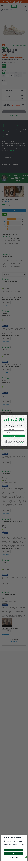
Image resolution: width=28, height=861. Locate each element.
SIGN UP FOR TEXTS (14, 436)
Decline (13, 853)
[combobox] (4, 429)
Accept (13, 850)
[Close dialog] (25, 416)
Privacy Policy (21, 442)
